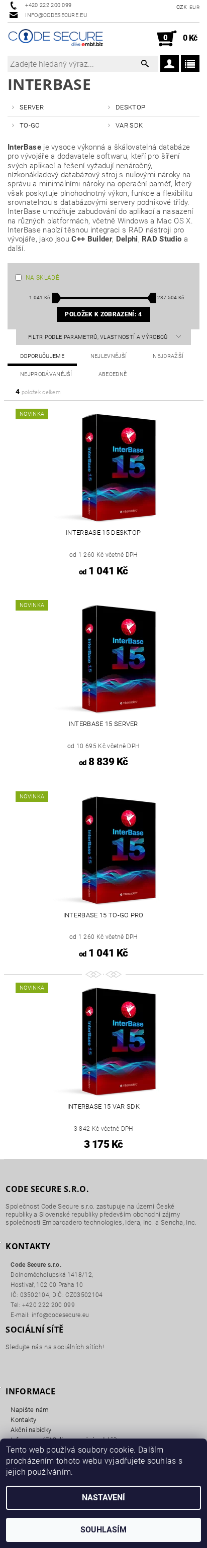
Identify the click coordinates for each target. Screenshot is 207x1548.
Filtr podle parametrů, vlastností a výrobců (98, 337)
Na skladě (42, 277)
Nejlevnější (108, 356)
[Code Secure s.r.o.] (56, 39)
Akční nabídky (31, 1430)
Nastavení (103, 1497)
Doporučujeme (42, 356)
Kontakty (24, 1419)
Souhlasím (103, 1529)
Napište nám (30, 1409)
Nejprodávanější (46, 374)
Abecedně (112, 374)
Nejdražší (168, 356)
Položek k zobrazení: (103, 314)
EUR (194, 7)
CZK (181, 7)
